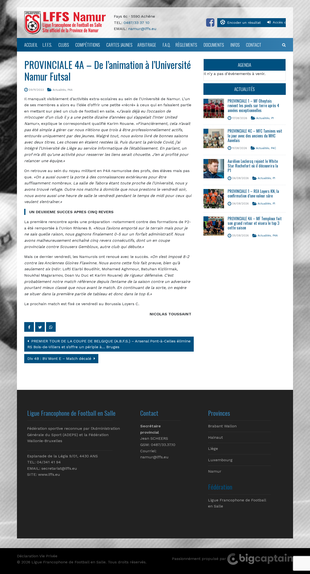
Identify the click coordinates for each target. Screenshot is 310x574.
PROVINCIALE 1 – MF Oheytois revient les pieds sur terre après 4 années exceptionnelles (253, 105)
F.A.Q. (166, 45)
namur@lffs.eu (142, 28)
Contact (253, 45)
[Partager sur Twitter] (40, 327)
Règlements (186, 45)
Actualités (59, 89)
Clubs (63, 45)
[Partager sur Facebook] (29, 327)
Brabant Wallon (222, 426)
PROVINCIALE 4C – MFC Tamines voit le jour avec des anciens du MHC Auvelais (255, 135)
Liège (213, 448)
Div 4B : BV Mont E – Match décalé (60, 358)
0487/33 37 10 (136, 22)
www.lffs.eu (49, 474)
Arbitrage (146, 45)
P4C (273, 148)
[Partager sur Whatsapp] (51, 327)
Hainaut (215, 437)
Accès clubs (283, 22)
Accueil (31, 45)
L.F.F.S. (47, 45)
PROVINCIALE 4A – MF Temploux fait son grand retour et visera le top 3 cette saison (255, 223)
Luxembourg (220, 460)
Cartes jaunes (119, 45)
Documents (213, 45)
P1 (272, 118)
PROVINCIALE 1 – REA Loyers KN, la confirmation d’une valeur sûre (253, 193)
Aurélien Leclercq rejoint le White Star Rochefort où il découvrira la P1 (253, 165)
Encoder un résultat (244, 22)
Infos (235, 45)
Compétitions (87, 45)
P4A (70, 89)
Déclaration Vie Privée (37, 556)
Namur (214, 471)
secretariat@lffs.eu (59, 468)
